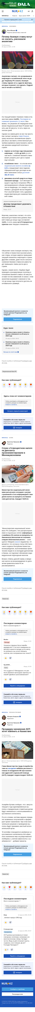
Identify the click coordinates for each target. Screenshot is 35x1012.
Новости (14, 15)
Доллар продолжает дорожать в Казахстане (17, 205)
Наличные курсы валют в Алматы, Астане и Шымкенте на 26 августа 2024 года (18, 334)
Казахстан (5, 598)
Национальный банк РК (9, 371)
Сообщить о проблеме (17, 989)
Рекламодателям (17, 994)
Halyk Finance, (24, 136)
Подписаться (17, 319)
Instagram (19, 427)
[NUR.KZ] (17, 11)
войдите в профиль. (11, 404)
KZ (29, 11)
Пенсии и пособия (15, 712)
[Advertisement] (17, 102)
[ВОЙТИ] (32, 11)
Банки (11, 437)
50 (4, 613)
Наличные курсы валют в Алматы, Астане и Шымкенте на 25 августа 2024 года (18, 343)
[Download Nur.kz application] (17, 4)
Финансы (5, 15)
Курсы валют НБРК (24, 15)
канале (17, 542)
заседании (11, 768)
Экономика (12, 26)
